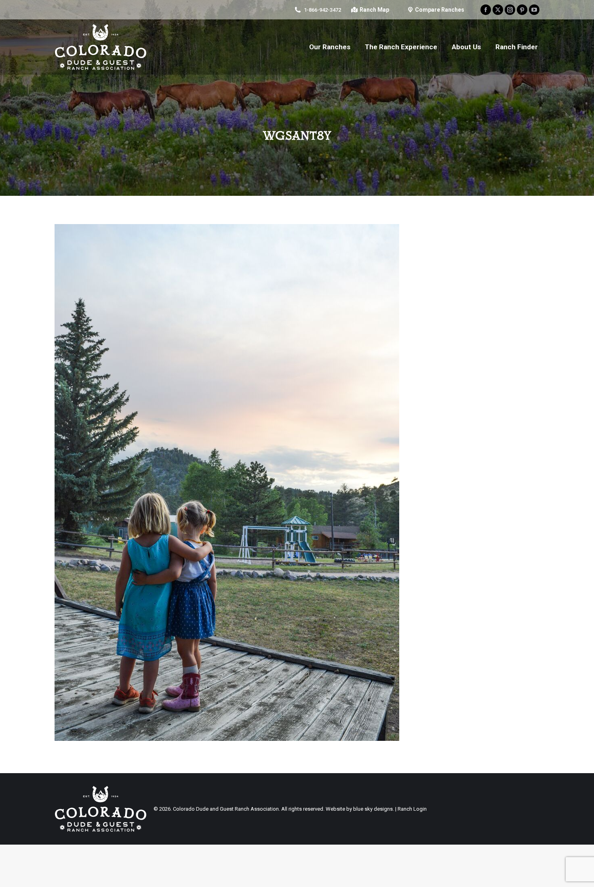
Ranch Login (412, 809)
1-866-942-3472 (322, 10)
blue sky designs (373, 809)
